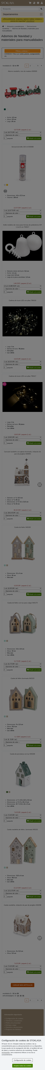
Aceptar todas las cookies (22, 1066)
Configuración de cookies (22, 1060)
